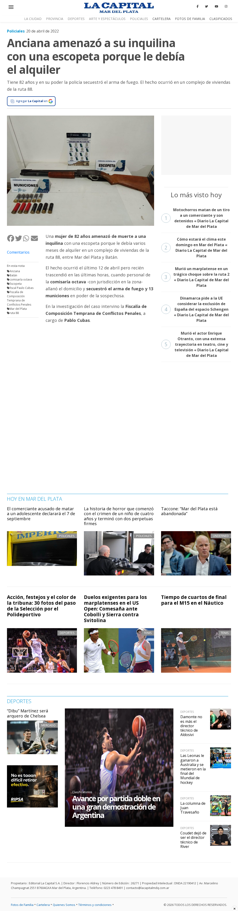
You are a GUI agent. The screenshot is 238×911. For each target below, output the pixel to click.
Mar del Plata (18, 309)
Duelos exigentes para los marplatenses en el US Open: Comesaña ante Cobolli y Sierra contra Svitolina (115, 608)
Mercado (48, 725)
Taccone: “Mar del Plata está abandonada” (189, 511)
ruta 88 (14, 313)
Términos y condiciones (95, 905)
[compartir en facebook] (11, 238)
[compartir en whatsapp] (27, 238)
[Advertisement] (196, 145)
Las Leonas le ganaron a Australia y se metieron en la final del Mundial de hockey (193, 769)
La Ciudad (33, 18)
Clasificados (220, 18)
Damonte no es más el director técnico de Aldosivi (191, 725)
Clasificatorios (82, 792)
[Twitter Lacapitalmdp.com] (206, 6)
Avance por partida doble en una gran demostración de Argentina (116, 806)
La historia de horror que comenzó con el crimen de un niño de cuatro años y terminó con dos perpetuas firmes (119, 516)
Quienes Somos (64, 905)
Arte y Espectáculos (107, 18)
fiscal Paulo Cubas (21, 288)
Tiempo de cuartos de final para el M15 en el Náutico (194, 600)
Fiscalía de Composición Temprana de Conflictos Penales (19, 298)
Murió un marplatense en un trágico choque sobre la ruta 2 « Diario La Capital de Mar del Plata (197, 277)
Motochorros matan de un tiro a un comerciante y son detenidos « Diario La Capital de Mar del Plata (197, 218)
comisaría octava (21, 279)
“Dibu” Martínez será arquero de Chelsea (27, 713)
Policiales (139, 18)
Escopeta (16, 284)
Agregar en (31, 101)
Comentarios (18, 252)
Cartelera (161, 18)
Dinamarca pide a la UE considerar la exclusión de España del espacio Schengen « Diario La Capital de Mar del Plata (197, 309)
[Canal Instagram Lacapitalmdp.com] (226, 6)
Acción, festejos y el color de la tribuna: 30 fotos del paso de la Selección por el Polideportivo (41, 606)
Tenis (148, 633)
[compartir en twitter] (19, 238)
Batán (13, 275)
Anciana (15, 271)
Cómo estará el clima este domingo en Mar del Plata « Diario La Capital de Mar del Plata (196, 247)
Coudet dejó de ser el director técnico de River (193, 839)
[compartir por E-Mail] (35, 238)
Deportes (76, 18)
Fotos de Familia (190, 18)
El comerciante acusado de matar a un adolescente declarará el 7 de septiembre (41, 513)
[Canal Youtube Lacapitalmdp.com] (216, 6)
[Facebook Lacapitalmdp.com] (197, 6)
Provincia (54, 18)
